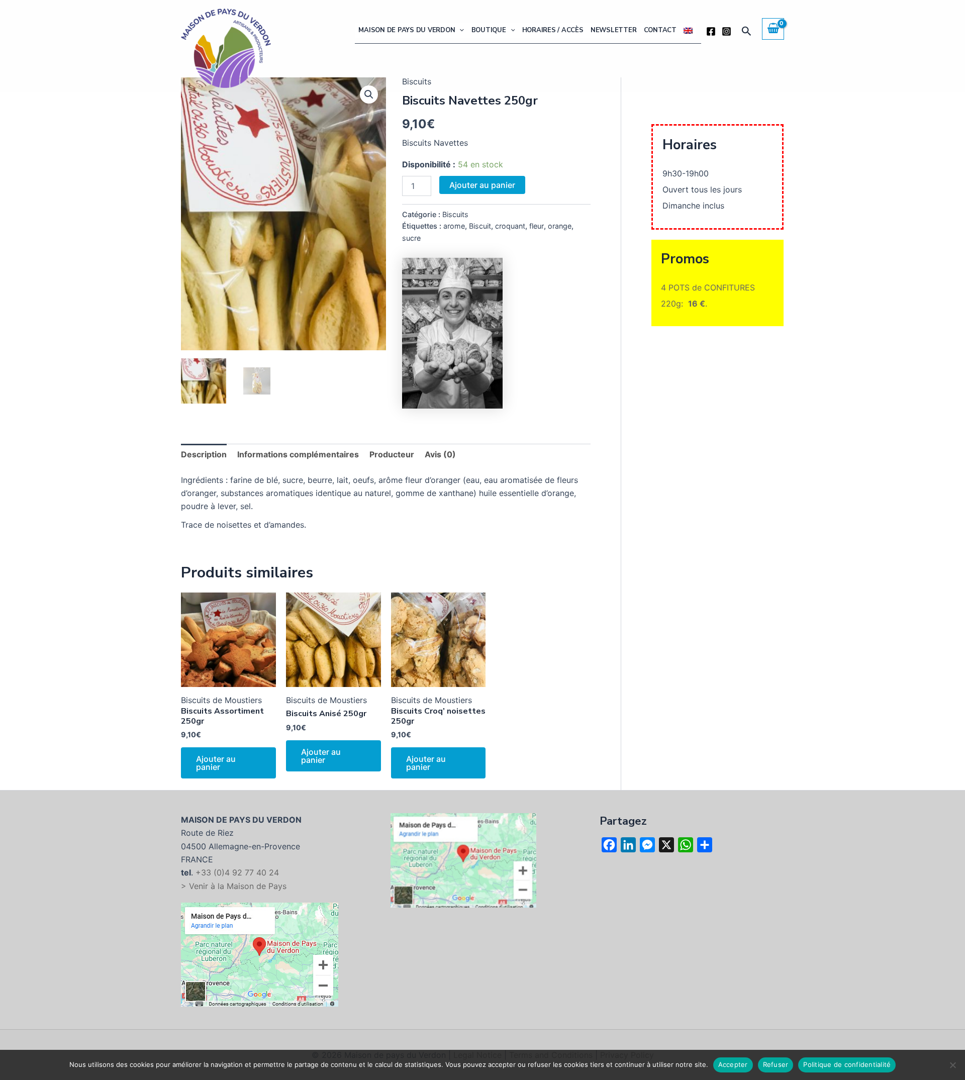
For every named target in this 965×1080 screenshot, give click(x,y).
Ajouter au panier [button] (216, 763)
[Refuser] (952, 1065)
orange (559, 226)
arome (454, 226)
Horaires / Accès (553, 30)
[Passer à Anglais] (688, 30)
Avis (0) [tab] (440, 454)
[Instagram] (726, 31)
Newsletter (614, 30)
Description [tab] (204, 454)
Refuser (776, 1064)
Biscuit (480, 226)
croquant (510, 226)
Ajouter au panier (482, 185)
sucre (411, 238)
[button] (459, 30)
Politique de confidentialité (847, 1064)
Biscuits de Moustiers (221, 700)
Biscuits (455, 214)
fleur (536, 226)
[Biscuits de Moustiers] (452, 333)
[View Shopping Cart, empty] (773, 28)
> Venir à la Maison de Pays (233, 886)
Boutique (488, 30)
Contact (660, 30)
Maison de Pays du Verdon (406, 30)
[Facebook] (711, 31)
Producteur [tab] (391, 454)
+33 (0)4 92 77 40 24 (237, 872)
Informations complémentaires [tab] (298, 454)
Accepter (733, 1064)
